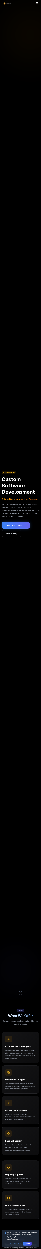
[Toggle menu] (36, 3)
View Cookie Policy (15, 1243)
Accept (27, 1243)
